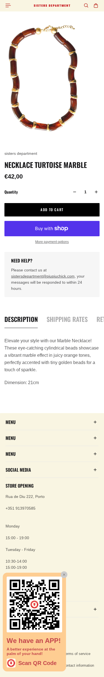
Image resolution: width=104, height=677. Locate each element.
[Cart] (96, 5)
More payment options (52, 242)
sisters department (20, 153)
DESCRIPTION (21, 319)
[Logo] (52, 5)
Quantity (11, 192)
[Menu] (8, 5)
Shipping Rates (67, 319)
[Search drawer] (86, 5)
